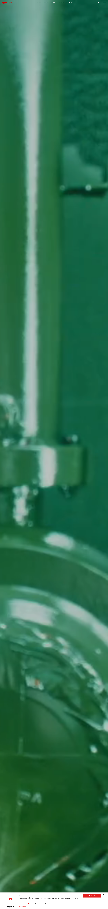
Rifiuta (91, 904)
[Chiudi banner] (103, 894)
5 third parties (28, 903)
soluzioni (46, 3)
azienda (38, 3)
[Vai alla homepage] (10, 3)
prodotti (53, 3)
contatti (69, 3)
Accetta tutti (92, 895)
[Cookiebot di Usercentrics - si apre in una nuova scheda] (10, 906)
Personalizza (91, 899)
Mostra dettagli (22, 906)
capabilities (61, 3)
